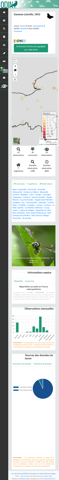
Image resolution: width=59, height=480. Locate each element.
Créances (26, 197)
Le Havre (47, 205)
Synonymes (29, 281)
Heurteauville (31, 202)
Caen (31, 195)
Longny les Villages (26, 210)
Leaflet (41, 144)
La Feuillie (22, 205)
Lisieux (15, 210)
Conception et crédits (36, 473)
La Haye (39, 205)
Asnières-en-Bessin (31, 192)
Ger (23, 202)
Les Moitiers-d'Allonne (34, 208)
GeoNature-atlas (24, 478)
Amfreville (32, 189)
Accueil (14, 473)
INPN (31, 292)
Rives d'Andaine (18, 213)
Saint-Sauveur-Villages (40, 215)
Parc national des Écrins (48, 478)
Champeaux (17, 197)
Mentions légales (50, 473)
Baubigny (24, 195)
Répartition (18, 281)
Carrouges (47, 195)
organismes (32, 184)
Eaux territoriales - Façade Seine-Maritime (36, 200)
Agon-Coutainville (19, 189)
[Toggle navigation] (6, 9)
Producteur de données (42, 364)
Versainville (26, 218)
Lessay (46, 208)
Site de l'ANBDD (23, 473)
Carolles (38, 195)
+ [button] (15, 66)
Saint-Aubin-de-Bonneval (36, 213)
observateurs (46, 184)
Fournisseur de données (22, 364)
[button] (15, 70)
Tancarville (16, 218)
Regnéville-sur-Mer (43, 210)
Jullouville (42, 202)
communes (19, 184)
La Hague (31, 205)
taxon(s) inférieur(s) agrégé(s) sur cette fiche (31, 48)
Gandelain (16, 202)
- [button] (15, 74)
